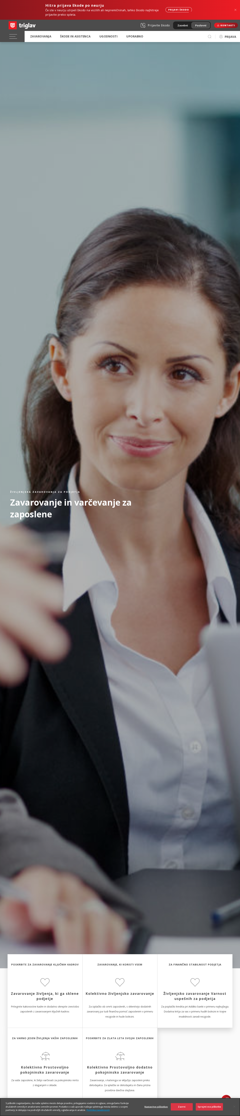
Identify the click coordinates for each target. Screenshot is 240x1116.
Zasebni (182, 25)
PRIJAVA (230, 37)
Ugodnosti (108, 36)
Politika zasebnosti (98, 1110)
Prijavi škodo (178, 9)
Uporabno (134, 36)
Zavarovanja (40, 36)
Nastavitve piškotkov (156, 1106)
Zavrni (182, 1106)
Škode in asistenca (75, 36)
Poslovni (200, 25)
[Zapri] (234, 1107)
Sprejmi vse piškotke (209, 1106)
